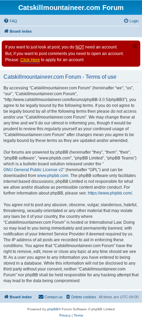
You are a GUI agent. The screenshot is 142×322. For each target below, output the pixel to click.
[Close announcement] (135, 46)
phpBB (52, 309)
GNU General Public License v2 (33, 169)
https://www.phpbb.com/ (110, 193)
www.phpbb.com (52, 175)
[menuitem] (10, 21)
